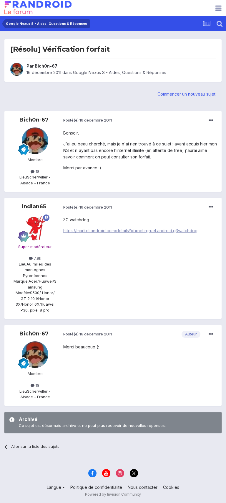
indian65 (34, 206)
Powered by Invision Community (113, 494)
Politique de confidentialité (96, 487)
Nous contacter (142, 487)
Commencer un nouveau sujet (186, 93)
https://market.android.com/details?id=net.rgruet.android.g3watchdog (130, 230)
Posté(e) (87, 120)
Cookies (171, 487)
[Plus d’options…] (211, 120)
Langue (54, 487)
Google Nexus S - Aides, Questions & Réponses (119, 72)
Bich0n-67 (46, 65)
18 (36, 171)
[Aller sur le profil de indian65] (35, 227)
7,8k (37, 258)
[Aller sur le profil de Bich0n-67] (16, 69)
